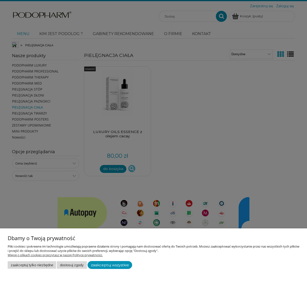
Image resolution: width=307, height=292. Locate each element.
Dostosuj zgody (72, 265)
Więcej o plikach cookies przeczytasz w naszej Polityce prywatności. (55, 255)
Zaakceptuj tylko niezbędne (32, 265)
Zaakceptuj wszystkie (110, 265)
